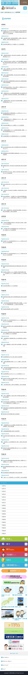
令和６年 (4, 491)
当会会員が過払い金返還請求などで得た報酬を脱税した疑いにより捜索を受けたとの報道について (15, 402)
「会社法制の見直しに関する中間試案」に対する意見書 (14, 384)
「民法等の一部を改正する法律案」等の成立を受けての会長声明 (15, 191)
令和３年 (4, 499)
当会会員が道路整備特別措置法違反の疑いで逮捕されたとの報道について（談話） (15, 461)
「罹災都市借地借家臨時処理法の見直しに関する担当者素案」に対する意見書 (15, 368)
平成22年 (4, 530)
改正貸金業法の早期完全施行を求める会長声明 (12, 472)
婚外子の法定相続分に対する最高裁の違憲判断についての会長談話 (15, 327)
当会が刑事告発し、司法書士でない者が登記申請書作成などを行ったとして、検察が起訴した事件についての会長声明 (15, 198)
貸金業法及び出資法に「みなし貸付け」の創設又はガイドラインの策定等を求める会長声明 (15, 88)
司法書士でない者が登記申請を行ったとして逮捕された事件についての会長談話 (15, 321)
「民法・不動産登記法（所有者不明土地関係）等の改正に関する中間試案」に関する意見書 (15, 211)
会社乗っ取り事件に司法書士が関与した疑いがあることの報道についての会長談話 (15, 379)
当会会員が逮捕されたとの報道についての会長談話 (13, 44)
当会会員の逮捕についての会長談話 (10, 285)
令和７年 (4, 488)
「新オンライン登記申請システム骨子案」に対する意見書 (15, 477)
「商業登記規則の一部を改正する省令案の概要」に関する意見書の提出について (15, 101)
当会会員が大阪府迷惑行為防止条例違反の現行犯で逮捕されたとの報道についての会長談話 (15, 333)
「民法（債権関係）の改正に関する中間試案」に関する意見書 (15, 345)
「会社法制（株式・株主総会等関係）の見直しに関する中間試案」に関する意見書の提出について (15, 39)
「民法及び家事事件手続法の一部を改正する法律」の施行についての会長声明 (15, 223)
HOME (2, 12)
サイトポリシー (6, 657)
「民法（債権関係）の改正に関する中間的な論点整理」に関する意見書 (15, 396)
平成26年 (4, 519)
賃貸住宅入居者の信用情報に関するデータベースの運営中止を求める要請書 (15, 448)
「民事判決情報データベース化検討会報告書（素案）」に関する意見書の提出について (15, 131)
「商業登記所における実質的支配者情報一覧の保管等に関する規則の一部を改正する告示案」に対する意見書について (15, 94)
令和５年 (4, 494)
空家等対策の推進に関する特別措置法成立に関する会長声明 (15, 297)
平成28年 (4, 513)
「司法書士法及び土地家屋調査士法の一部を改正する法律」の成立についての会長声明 (14, 229)
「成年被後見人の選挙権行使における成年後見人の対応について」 (15, 339)
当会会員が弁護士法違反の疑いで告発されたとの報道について (15, 436)
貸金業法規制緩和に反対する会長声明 (10, 309)
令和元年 (4, 505)
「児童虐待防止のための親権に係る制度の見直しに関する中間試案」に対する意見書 (15, 425)
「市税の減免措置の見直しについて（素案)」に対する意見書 (14, 362)
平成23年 (4, 527)
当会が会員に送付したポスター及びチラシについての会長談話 (15, 185)
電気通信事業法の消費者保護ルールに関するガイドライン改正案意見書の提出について (15, 114)
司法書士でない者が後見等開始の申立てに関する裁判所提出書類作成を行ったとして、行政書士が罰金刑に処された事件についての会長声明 (15, 32)
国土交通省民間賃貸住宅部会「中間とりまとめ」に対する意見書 (15, 467)
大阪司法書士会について (9, 12)
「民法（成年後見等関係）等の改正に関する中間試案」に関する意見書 (15, 75)
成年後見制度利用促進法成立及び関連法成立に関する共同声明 (15, 266)
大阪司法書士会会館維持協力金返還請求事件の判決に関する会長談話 (15, 408)
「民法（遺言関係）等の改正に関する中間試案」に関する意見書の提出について (15, 69)
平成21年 (4, 533)
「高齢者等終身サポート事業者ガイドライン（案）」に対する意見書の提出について (15, 120)
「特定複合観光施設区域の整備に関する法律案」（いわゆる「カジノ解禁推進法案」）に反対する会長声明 (15, 303)
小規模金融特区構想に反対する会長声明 (11, 431)
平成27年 (4, 516)
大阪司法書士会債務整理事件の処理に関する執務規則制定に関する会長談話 (15, 82)
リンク (4, 669)
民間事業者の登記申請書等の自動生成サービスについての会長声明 (15, 154)
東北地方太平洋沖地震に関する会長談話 (11, 414)
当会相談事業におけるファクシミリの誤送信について (14, 373)
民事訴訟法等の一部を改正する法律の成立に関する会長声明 (15, 166)
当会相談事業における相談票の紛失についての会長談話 (14, 136)
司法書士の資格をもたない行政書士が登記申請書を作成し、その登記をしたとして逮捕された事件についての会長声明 (15, 273)
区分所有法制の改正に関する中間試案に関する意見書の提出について (15, 148)
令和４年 (4, 496)
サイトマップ (5, 665)
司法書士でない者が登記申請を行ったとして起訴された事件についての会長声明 (15, 242)
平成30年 (4, 508)
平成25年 (4, 522)
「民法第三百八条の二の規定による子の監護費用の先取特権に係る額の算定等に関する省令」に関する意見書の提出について (15, 63)
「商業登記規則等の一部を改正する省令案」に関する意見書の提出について (15, 56)
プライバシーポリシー (7, 661)
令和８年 (4, 485)
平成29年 (4, 510)
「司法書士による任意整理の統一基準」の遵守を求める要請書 (15, 442)
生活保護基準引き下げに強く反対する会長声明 (12, 356)
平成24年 (4, 525)
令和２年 (4, 502)
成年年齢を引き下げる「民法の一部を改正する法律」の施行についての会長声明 (15, 172)
